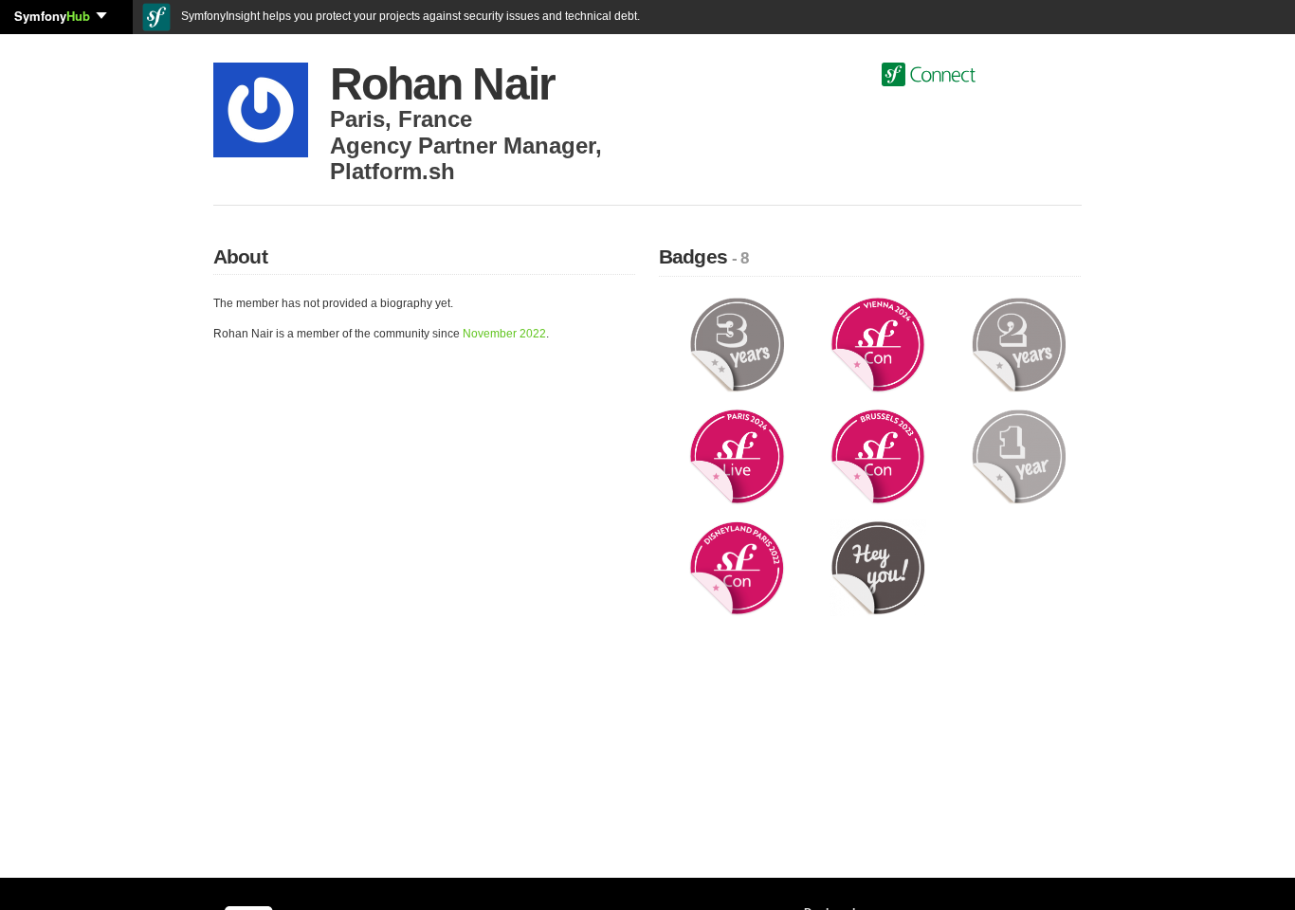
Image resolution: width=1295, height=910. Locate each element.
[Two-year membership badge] (1018, 344)
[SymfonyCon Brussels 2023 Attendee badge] (878, 455)
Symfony (52, 16)
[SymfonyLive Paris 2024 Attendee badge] (737, 455)
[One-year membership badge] (1018, 455)
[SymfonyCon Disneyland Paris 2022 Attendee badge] (737, 566)
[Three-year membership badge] (737, 344)
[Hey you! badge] (878, 566)
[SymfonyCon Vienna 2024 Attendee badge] (878, 344)
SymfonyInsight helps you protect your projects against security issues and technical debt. (409, 16)
